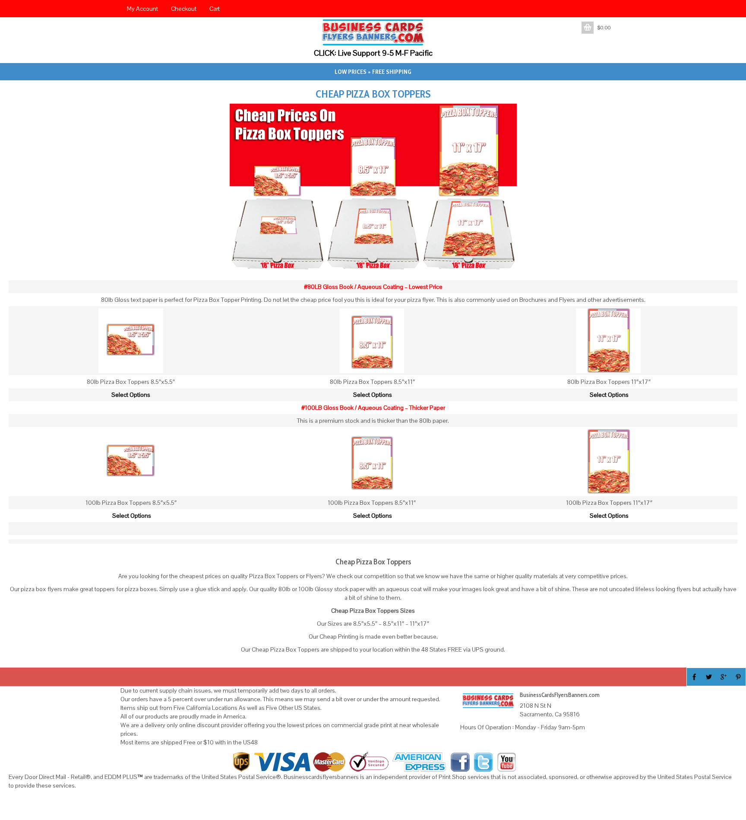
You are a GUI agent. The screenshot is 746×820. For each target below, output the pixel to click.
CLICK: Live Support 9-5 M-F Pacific (373, 53)
